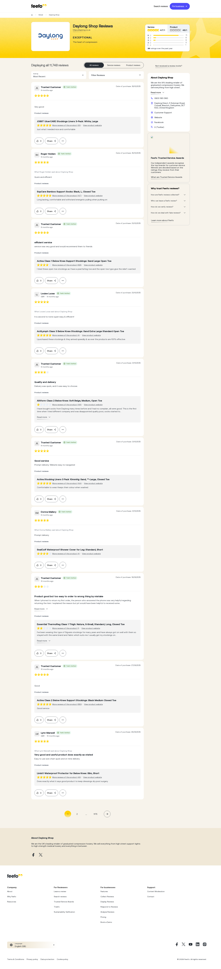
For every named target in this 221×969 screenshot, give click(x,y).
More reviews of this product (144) (67, 483)
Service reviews (113, 65)
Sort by (35, 74)
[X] (183, 945)
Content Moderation (156, 891)
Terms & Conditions (15, 959)
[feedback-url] (41, 95)
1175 (95, 814)
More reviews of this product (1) (65, 628)
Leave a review (60, 891)
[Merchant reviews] (50, 36)
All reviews (94, 65)
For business (178, 6)
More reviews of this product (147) (67, 196)
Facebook (159, 122)
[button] (58, 75)
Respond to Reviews (109, 907)
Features (104, 891)
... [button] (86, 813)
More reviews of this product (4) (66, 335)
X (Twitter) (159, 127)
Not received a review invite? (168, 66)
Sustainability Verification (64, 912)
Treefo (57, 907)
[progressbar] (166, 35)
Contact (150, 897)
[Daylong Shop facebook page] (33, 855)
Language (18, 943)
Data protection (47, 959)
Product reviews (133, 65)
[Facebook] (176, 945)
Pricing (103, 917)
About (9, 891)
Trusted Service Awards (64, 902)
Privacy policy (32, 959)
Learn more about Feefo (162, 220)
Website (158, 117)
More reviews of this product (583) (67, 704)
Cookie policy (62, 959)
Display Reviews (107, 902)
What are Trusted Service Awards (166, 177)
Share (49, 141)
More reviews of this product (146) (67, 405)
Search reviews (161, 6)
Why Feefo (11, 897)
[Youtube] (190, 945)
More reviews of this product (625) (67, 265)
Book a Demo (106, 922)
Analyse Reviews (107, 912)
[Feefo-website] (39, 6)
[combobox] (58, 75)
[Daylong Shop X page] (40, 855)
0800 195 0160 (161, 98)
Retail (41, 15)
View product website (92, 125)
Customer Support (163, 112)
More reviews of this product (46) (66, 777)
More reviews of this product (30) (66, 125)
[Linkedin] (197, 945)
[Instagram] (204, 945)
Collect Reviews (107, 897)
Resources (11, 902)
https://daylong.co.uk (81, 30)
